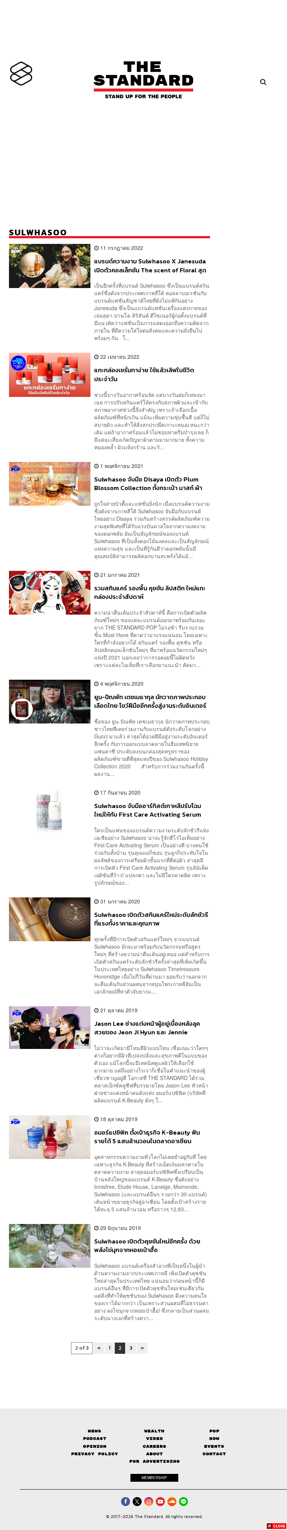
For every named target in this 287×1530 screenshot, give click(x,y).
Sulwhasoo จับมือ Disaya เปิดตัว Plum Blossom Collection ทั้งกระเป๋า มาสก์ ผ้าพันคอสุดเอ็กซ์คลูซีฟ (148, 483)
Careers (154, 1446)
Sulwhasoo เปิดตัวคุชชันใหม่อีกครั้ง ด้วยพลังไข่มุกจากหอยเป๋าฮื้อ (147, 1245)
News (94, 1431)
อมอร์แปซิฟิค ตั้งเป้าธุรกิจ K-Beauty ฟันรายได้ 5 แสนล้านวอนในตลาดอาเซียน (147, 1136)
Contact (214, 1454)
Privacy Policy (94, 1454)
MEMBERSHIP (154, 1477)
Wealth (154, 1431)
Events (214, 1446)
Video (154, 1438)
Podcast (95, 1438)
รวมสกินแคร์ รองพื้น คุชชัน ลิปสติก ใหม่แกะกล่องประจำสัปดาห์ (150, 592)
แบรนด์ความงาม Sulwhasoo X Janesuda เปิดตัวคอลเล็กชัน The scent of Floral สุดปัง (150, 265)
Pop (214, 1431)
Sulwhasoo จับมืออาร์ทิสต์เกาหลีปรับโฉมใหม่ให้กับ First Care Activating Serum (147, 810)
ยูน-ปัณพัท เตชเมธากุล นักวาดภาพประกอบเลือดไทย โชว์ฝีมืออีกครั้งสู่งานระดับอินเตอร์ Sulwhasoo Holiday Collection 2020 (150, 701)
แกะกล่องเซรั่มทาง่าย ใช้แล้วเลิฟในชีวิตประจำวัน (144, 374)
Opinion (95, 1446)
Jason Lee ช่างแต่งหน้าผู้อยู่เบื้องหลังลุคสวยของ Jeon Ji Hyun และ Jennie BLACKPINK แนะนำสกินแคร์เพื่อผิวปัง (147, 1027)
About (154, 1454)
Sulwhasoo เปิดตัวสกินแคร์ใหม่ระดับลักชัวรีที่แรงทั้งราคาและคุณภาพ (151, 919)
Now (214, 1438)
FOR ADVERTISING (154, 1461)
